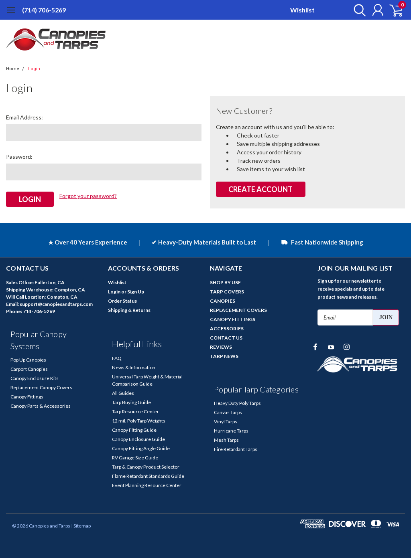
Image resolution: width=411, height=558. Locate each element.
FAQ (117, 358)
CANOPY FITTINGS (232, 319)
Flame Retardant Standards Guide (148, 476)
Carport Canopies (29, 369)
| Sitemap (81, 526)
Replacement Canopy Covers (41, 387)
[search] (358, 10)
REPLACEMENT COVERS (238, 310)
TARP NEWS (224, 356)
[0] (393, 10)
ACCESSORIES (227, 329)
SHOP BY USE (225, 282)
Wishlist (302, 10)
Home (12, 68)
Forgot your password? (88, 195)
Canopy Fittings (26, 397)
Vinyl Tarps (225, 421)
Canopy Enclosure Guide (138, 439)
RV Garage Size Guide (135, 458)
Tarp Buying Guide (131, 402)
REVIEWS (221, 347)
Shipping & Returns (129, 310)
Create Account (260, 189)
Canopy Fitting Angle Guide (141, 448)
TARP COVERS (227, 292)
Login (34, 68)
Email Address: (24, 117)
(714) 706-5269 (44, 10)
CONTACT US (226, 338)
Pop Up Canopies (28, 360)
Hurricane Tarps (231, 431)
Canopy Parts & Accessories (40, 406)
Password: (19, 156)
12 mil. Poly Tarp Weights (138, 421)
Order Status (122, 301)
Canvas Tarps (228, 412)
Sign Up (135, 292)
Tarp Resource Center (135, 411)
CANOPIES (222, 301)
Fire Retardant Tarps (235, 449)
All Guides (123, 393)
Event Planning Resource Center (146, 485)
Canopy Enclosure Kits (34, 378)
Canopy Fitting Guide (134, 430)
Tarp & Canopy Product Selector (145, 467)
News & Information (133, 367)
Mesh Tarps (226, 440)
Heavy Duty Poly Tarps (237, 403)
